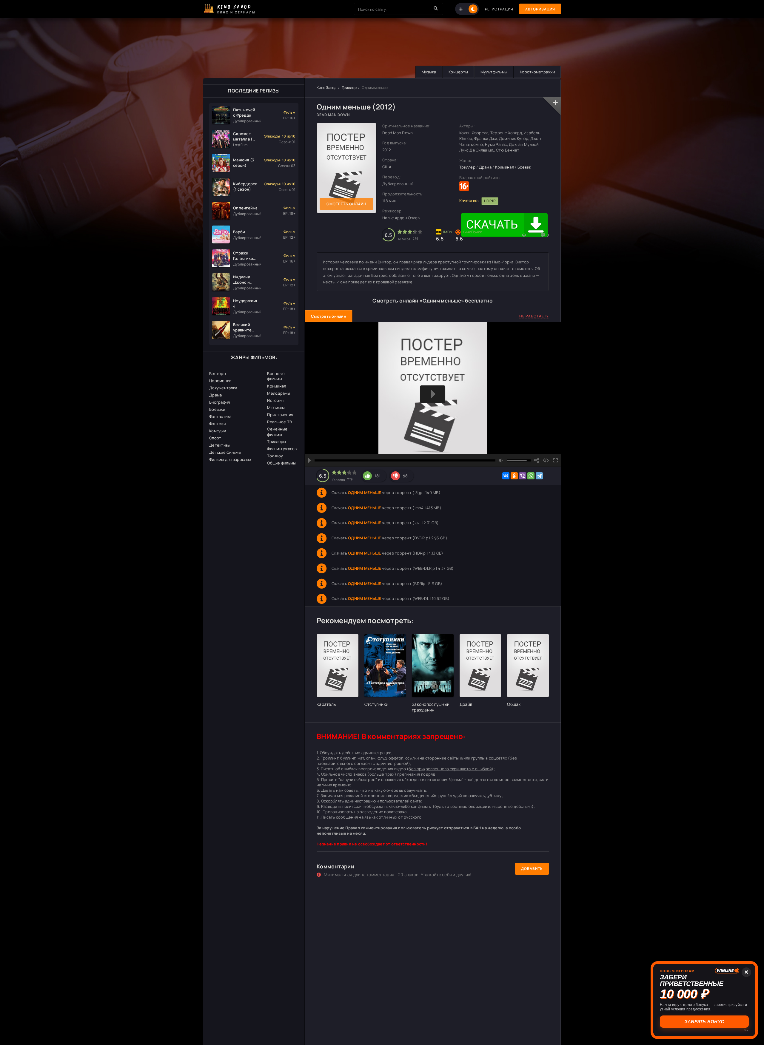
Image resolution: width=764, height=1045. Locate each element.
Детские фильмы (225, 452)
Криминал (276, 386)
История (275, 400)
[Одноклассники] (514, 475)
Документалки (223, 387)
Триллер (349, 87)
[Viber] (522, 475)
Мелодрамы (278, 393)
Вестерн (217, 373)
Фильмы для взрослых (230, 459)
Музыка (429, 72)
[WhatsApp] (531, 475)
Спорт (215, 438)
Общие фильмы (281, 463)
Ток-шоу (275, 456)
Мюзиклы (276, 407)
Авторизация (540, 9)
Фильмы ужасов (282, 448)
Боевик (524, 167)
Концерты (458, 72)
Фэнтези (217, 423)
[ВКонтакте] (505, 475)
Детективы (219, 445)
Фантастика (220, 416)
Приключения (280, 414)
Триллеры (276, 441)
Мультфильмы (493, 72)
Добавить (532, 868)
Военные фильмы (276, 376)
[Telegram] (539, 475)
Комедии (217, 430)
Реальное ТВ (279, 422)
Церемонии (220, 380)
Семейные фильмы (277, 431)
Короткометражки (537, 72)
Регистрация (499, 9)
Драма (215, 395)
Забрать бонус (704, 1021)
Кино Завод (327, 87)
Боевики (217, 409)
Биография (219, 402)
